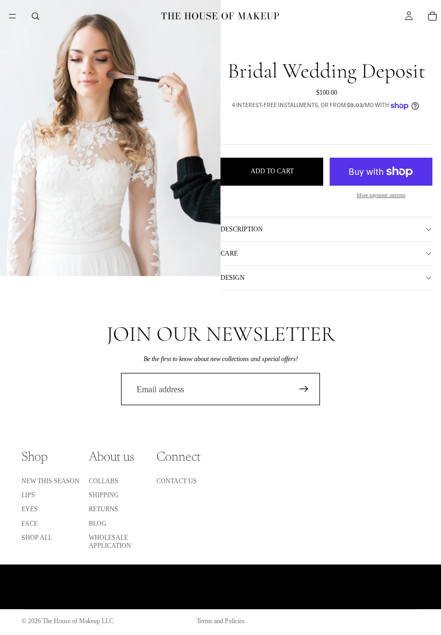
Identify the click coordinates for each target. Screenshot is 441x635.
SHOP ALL (37, 537)
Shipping (104, 495)
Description (241, 229)
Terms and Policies (221, 621)
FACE (30, 523)
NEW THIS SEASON (51, 481)
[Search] (35, 16)
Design (232, 277)
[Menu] (12, 16)
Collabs (103, 481)
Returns (103, 509)
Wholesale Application (110, 541)
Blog (97, 523)
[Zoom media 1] (110, 138)
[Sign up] (304, 389)
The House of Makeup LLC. (78, 621)
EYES (30, 509)
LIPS (28, 495)
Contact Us (177, 481)
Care (229, 253)
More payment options (381, 195)
